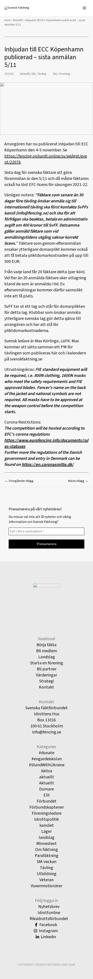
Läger (46, 831)
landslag (47, 838)
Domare (46, 789)
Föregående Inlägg (19, 481)
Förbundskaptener (46, 807)
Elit (33, 73)
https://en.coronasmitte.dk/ (48, 465)
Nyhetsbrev (48, 907)
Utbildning (46, 874)
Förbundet (46, 801)
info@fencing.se (46, 732)
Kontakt (46, 687)
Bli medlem (46, 651)
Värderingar (46, 675)
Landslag (46, 657)
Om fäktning (46, 850)
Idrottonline (48, 913)
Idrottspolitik (46, 819)
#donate (46, 753)
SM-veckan (46, 862)
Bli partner (46, 669)
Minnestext (46, 844)
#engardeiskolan (46, 759)
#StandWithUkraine (46, 765)
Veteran (46, 880)
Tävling (41, 73)
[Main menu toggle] (84, 8)
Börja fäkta (46, 645)
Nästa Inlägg (78, 481)
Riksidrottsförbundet (48, 919)
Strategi (46, 681)
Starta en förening (46, 663)
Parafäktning (46, 856)
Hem (7, 20)
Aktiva (46, 771)
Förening (64, 73)
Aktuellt (18, 20)
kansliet (46, 825)
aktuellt (46, 777)
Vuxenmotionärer (46, 886)
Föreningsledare (46, 813)
